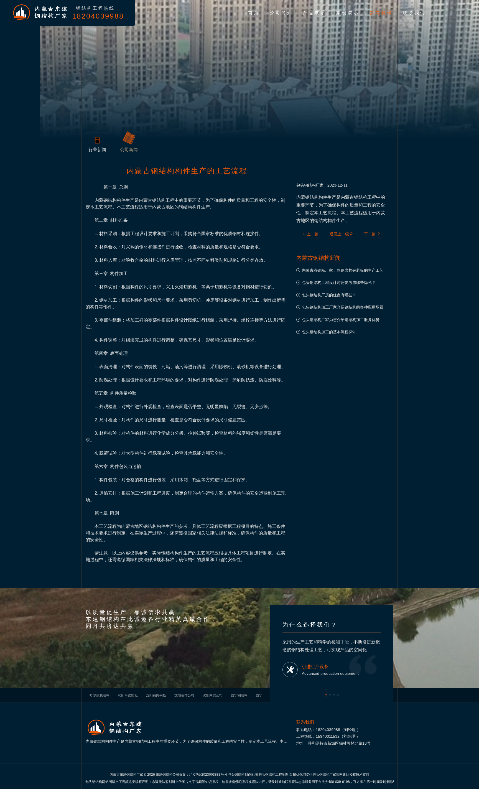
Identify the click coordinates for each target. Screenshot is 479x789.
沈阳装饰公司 (184, 695)
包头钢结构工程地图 (274, 775)
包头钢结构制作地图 (243, 775)
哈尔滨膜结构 (99, 695)
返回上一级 (339, 234)
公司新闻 (129, 149)
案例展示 (348, 12)
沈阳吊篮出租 (128, 695)
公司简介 (281, 12)
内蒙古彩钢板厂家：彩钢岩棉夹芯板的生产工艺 (342, 270)
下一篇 (370, 234)
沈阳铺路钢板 (156, 695)
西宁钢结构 (239, 695)
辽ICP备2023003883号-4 (208, 775)
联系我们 (414, 12)
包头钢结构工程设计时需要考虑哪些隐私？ (339, 282)
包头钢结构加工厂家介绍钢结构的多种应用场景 (342, 307)
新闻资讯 (381, 12)
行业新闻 (97, 149)
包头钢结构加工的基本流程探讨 (329, 332)
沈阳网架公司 (213, 695)
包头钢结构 (306, 185)
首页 (254, 12)
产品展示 (314, 12)
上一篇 (312, 234)
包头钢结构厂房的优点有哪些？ (329, 295)
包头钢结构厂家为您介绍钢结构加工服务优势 (340, 319)
